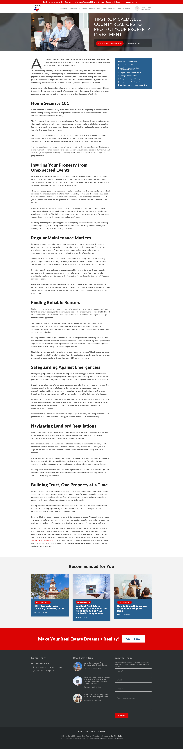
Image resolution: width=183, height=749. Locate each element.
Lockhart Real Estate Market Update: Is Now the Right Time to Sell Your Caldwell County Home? (91, 610)
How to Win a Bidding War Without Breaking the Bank (132, 608)
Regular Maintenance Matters (130, 72)
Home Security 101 (126, 65)
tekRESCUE (116, 736)
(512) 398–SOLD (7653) (44, 671)
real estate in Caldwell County (43, 540)
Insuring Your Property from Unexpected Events (129, 68)
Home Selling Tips (93, 687)
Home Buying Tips (93, 700)
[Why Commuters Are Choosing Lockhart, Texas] (50, 586)
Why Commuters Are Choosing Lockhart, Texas (49, 607)
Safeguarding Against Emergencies (132, 79)
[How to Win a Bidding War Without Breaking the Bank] (133, 586)
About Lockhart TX (93, 669)
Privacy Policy (84, 731)
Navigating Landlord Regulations (131, 82)
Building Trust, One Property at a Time (133, 85)
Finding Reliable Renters (128, 75)
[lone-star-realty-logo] (36, 8)
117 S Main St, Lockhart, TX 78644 (49, 667)
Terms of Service (98, 731)
